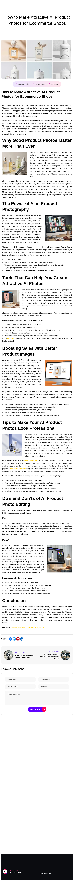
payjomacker (25, 84)
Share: (4, 639)
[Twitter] (14, 639)
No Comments (40, 84)
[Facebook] (10, 639)
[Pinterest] (18, 639)
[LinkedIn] (21, 639)
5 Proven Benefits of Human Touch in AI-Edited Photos (49, 656)
